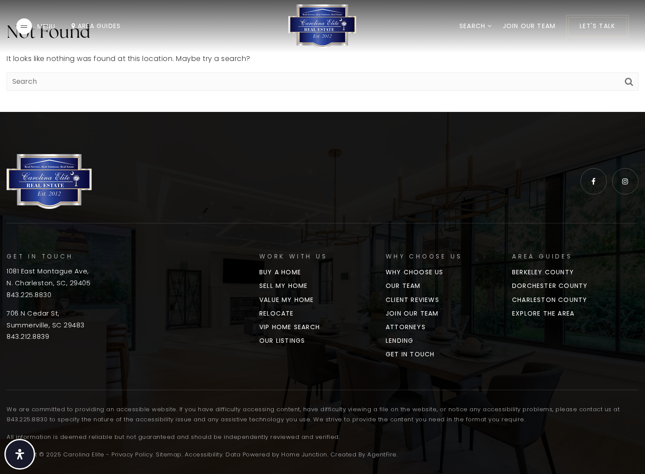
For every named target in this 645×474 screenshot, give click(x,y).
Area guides (98, 26)
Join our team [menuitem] (529, 26)
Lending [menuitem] (399, 340)
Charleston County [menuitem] (549, 299)
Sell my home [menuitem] (283, 285)
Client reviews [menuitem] (412, 299)
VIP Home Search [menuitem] (289, 327)
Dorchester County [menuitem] (550, 285)
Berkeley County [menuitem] (543, 272)
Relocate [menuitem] (276, 313)
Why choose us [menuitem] (415, 272)
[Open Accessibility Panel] (19, 454)
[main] (322, 56)
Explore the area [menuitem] (543, 313)
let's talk (597, 26)
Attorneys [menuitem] (406, 327)
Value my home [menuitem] (286, 299)
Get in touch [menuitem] (410, 354)
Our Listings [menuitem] (282, 340)
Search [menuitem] (473, 26)
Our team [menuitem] (403, 285)
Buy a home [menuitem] (280, 272)
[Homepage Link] (322, 26)
